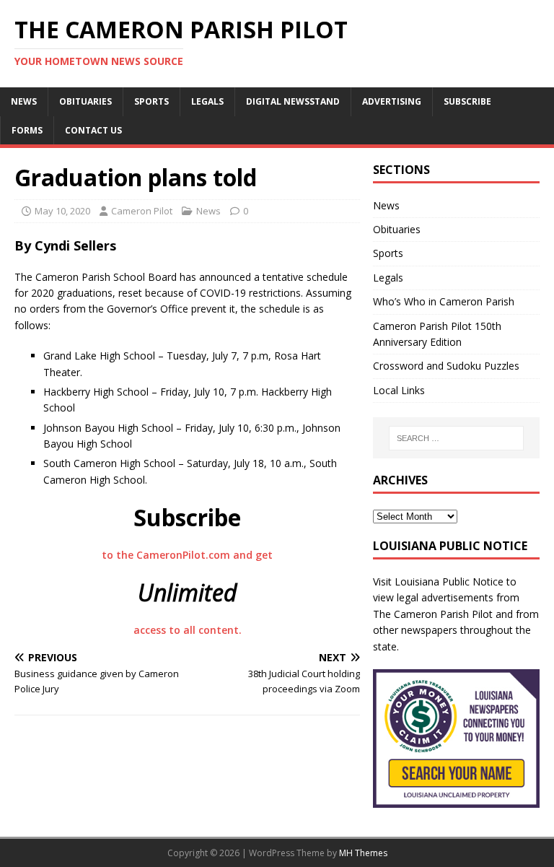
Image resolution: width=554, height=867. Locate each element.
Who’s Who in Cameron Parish (443, 301)
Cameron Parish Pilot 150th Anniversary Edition (437, 334)
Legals (207, 101)
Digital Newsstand (293, 101)
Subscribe (467, 101)
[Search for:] (456, 438)
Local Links (399, 390)
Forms (27, 130)
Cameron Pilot (141, 210)
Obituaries (85, 101)
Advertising (391, 101)
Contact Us (93, 130)
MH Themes (363, 853)
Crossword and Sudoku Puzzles (446, 365)
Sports (151, 101)
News (24, 101)
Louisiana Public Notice (449, 581)
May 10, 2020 (62, 210)
